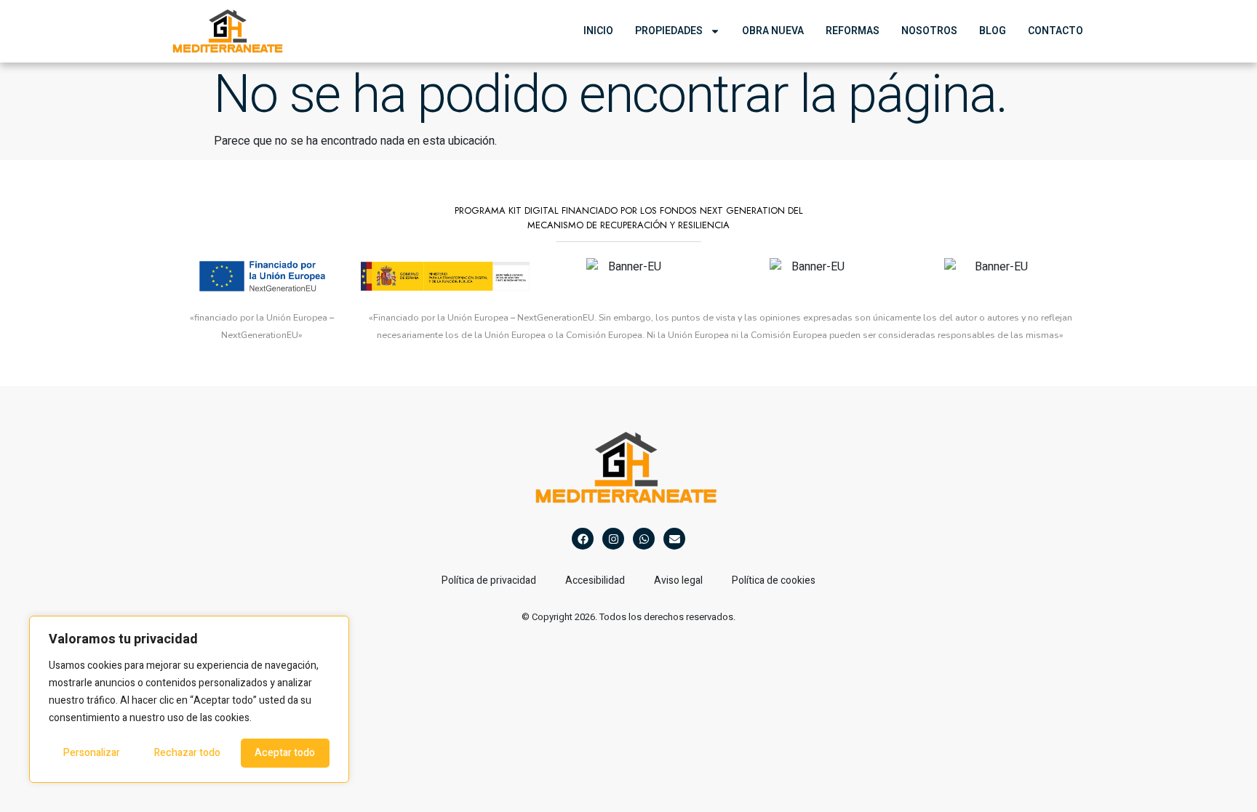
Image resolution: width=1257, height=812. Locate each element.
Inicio (598, 31)
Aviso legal (678, 580)
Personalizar (91, 752)
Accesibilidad (595, 580)
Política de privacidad (489, 580)
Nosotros (929, 31)
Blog (992, 31)
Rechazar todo (187, 752)
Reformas (852, 31)
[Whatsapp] (644, 539)
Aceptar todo (285, 752)
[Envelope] (674, 539)
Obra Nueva (773, 31)
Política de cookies (773, 580)
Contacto (1055, 31)
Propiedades (669, 31)
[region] (189, 699)
